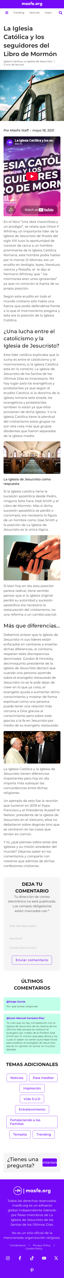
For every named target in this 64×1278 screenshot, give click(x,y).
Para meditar (43, 1078)
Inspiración (51, 12)
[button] (7, 13)
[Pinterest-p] (32, 1270)
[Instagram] (8, 1258)
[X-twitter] (56, 1258)
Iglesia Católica (13, 61)
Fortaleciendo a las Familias (25, 1122)
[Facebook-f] (20, 1258)
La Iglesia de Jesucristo (38, 61)
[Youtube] (44, 1258)
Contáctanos (18, 1245)
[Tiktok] (32, 1258)
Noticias (35, 12)
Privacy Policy (41, 1245)
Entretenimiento (32, 1109)
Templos (20, 1134)
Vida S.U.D (32, 1099)
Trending (18, 12)
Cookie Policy (33, 1248)
